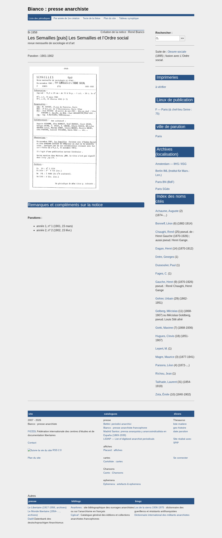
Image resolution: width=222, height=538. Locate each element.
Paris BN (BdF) (164, 181)
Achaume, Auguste (167, 211)
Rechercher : (163, 32)
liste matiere (180, 423)
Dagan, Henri (163, 248)
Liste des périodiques (39, 18)
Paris (158, 136)
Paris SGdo (162, 188)
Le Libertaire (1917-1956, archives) (47, 507)
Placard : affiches (112, 450)
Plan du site (110, 18)
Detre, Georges (164, 256)
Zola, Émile (162, 394)
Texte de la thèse (91, 18)
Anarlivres (76, 507)
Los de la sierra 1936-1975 (149, 507)
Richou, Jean (163, 373)
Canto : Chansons (113, 472)
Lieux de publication (174, 99)
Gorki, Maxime (164, 327)
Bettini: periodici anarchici (117, 423)
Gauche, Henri (164, 281)
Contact (32, 442)
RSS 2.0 (57, 450)
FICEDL (32, 431)
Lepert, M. (161, 348)
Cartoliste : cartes (113, 461)
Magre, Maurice (164, 356)
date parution (180, 431)
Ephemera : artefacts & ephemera (122, 484)
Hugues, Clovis (164, 336)
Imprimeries (166, 77)
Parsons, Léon (164, 365)
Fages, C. (161, 273)
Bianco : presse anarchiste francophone (125, 427)
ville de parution (170, 126)
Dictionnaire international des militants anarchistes (161, 515)
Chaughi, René (164, 231)
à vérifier (160, 86)
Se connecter (180, 457)
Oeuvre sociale (177, 51)
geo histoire (179, 427)
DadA (31, 518)
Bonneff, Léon (164, 223)
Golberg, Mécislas (166, 311)
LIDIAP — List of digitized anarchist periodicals (128, 438)
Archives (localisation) (166, 152)
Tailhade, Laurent (166, 381)
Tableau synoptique (129, 18)
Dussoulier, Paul (165, 265)
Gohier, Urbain (164, 298)
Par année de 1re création (66, 18)
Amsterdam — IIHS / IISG (170, 163)
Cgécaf (75, 515)
